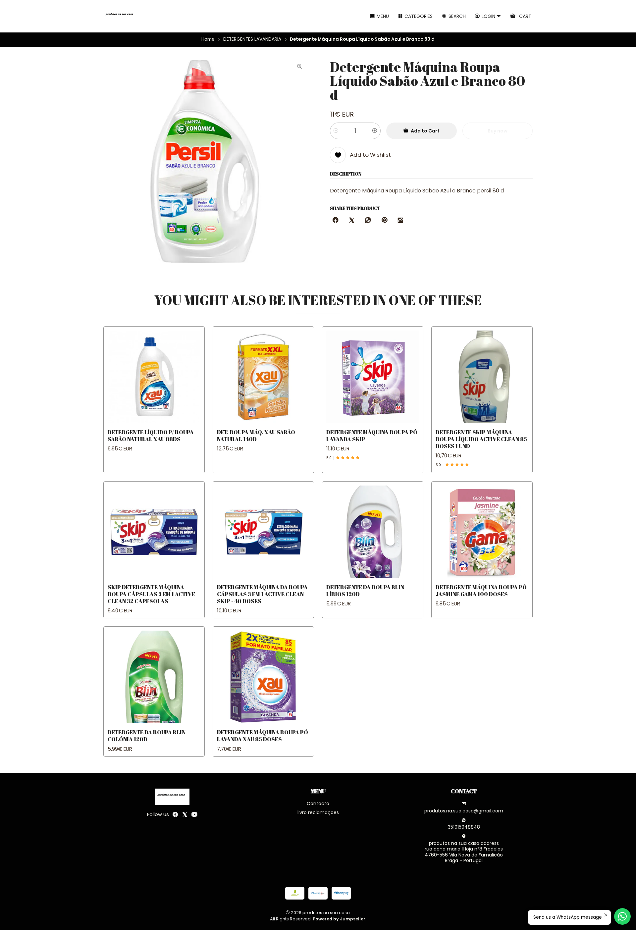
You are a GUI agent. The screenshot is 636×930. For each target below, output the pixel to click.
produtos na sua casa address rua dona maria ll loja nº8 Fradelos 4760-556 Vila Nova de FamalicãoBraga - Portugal (464, 852)
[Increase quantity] (374, 131)
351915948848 (464, 827)
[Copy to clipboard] (400, 221)
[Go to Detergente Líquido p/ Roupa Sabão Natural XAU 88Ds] (154, 377)
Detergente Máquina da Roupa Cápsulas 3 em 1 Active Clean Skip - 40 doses (262, 594)
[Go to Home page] (120, 16)
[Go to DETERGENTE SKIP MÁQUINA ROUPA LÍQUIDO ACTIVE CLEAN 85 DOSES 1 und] (482, 377)
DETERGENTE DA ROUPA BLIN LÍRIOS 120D (365, 590)
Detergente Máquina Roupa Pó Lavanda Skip (371, 435)
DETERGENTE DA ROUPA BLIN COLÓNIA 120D (147, 735)
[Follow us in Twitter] (185, 814)
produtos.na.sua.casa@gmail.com (463, 810)
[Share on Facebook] (335, 221)
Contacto (318, 803)
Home (208, 39)
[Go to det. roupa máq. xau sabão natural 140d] (263, 377)
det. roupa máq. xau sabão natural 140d (256, 435)
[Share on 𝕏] (351, 221)
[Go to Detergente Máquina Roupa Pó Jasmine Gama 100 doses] (482, 532)
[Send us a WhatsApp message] (622, 916)
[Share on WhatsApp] (368, 221)
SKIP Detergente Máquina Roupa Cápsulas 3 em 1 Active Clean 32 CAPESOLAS (151, 594)
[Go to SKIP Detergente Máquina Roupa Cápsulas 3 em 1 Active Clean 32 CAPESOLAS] (154, 532)
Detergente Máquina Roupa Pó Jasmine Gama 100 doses (481, 590)
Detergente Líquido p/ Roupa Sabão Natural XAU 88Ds (151, 435)
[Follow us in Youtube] (194, 814)
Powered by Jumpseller (339, 919)
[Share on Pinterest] (384, 221)
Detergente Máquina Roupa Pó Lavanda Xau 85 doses (262, 735)
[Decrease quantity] (336, 131)
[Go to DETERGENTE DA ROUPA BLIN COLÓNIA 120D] (154, 677)
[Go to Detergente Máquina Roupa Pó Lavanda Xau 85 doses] (263, 677)
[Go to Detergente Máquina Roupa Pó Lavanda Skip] (372, 377)
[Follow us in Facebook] (175, 814)
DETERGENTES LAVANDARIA (252, 39)
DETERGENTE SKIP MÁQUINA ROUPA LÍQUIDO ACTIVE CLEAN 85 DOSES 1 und (481, 439)
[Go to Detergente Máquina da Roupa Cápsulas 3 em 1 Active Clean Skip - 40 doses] (263, 532)
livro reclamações (318, 812)
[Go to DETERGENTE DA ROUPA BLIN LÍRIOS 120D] (372, 532)
